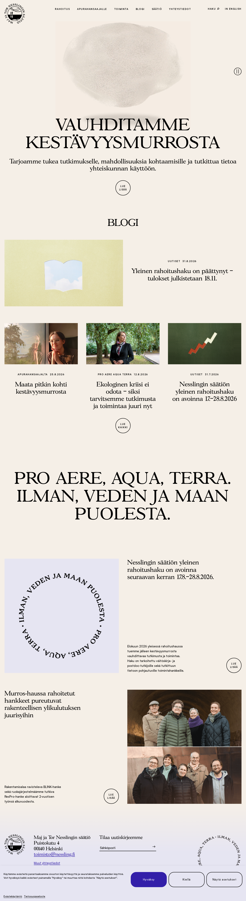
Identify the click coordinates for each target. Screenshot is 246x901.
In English (233, 8)
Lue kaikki (123, 426)
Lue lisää (123, 188)
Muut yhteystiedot (47, 863)
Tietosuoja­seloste (34, 896)
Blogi (140, 9)
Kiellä (186, 879)
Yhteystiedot (180, 9)
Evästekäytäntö (13, 896)
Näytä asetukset (224, 879)
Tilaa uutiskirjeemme (121, 837)
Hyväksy (149, 879)
